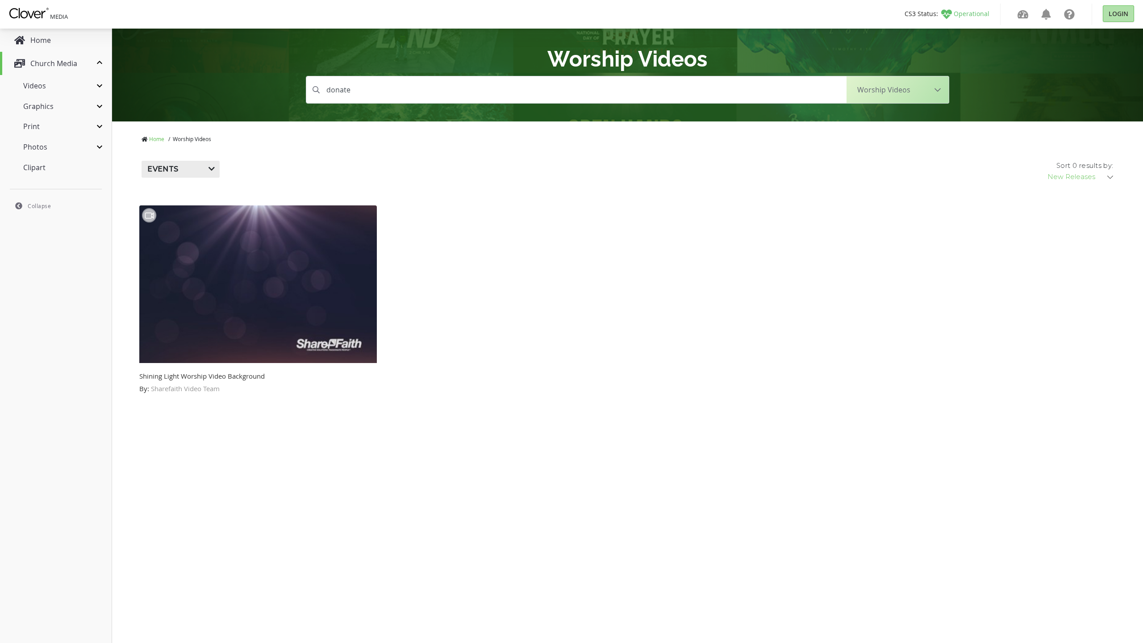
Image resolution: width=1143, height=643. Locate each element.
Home (156, 138)
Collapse (39, 205)
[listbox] (1081, 177)
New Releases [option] (1071, 177)
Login (1118, 13)
